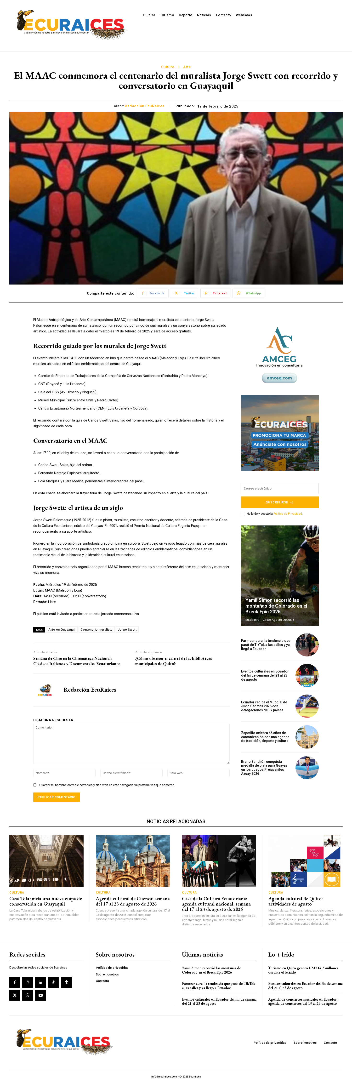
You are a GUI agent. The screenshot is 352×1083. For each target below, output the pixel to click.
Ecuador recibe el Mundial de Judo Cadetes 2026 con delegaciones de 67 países (264, 706)
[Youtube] (40, 995)
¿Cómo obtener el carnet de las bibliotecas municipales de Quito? (173, 661)
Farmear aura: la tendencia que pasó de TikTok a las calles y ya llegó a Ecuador (265, 645)
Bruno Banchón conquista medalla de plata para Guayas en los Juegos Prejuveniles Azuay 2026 (264, 767)
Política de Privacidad (287, 513)
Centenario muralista (97, 629)
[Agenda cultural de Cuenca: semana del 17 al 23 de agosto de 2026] (133, 861)
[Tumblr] (66, 982)
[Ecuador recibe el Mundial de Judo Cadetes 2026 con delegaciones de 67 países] (307, 706)
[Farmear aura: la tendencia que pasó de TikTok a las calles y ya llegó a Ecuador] (307, 644)
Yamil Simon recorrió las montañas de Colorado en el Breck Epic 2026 (276, 606)
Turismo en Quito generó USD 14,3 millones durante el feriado (303, 970)
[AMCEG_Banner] (280, 355)
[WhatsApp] (27, 995)
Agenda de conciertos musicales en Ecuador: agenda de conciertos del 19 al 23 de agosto (303, 1001)
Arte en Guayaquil (61, 629)
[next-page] (310, 533)
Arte (187, 67)
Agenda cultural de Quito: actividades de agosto (295, 901)
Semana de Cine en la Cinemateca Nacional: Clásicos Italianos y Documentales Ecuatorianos (76, 661)
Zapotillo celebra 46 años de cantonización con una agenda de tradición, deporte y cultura (265, 737)
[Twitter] (14, 995)
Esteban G (252, 619)
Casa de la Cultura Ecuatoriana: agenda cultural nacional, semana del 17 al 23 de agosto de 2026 (216, 903)
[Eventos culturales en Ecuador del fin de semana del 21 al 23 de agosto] (307, 675)
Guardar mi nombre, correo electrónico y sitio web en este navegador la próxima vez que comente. (107, 785)
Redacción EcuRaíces (145, 106)
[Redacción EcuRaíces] (44, 689)
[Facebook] (14, 982)
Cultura (168, 67)
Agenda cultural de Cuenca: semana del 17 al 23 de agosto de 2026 (133, 901)
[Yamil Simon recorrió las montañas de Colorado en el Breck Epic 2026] (280, 575)
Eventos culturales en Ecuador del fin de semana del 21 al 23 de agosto (265, 675)
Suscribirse (277, 502)
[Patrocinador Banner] (280, 433)
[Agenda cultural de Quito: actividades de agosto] (305, 861)
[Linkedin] (40, 982)
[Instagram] (27, 982)
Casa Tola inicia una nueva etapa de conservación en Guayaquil (45, 901)
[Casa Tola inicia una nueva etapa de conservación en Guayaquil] (46, 861)
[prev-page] (301, 533)
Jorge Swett (127, 629)
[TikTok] (53, 982)
